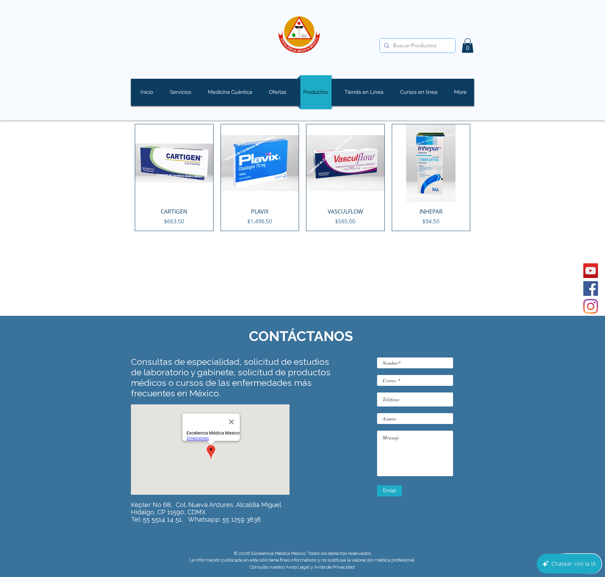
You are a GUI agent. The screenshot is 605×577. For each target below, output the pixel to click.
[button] (467, 45)
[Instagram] (590, 306)
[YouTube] (590, 270)
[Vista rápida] (174, 163)
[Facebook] (590, 288)
